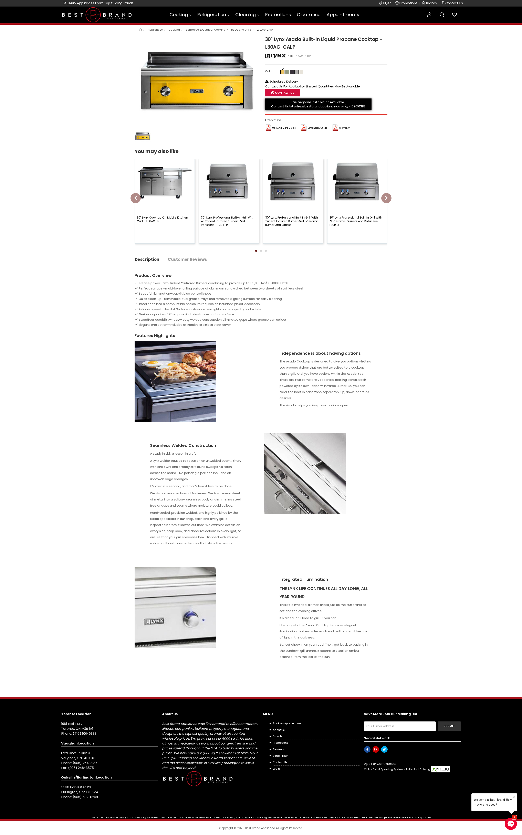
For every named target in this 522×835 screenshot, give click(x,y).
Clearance (309, 14)
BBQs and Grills (241, 30)
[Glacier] (301, 72)
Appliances (155, 30)
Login (276, 769)
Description (147, 259)
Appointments (343, 14)
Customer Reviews (187, 259)
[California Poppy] (282, 72)
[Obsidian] (292, 72)
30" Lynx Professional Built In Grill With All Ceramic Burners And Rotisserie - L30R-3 (356, 221)
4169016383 (357, 106)
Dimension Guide (317, 127)
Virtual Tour (280, 756)
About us (279, 730)
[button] (256, 251)
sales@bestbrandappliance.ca (316, 106)
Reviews (278, 749)
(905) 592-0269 (85, 797)
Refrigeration (211, 14)
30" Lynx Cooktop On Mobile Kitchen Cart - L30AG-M (162, 219)
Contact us (280, 762)
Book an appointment (287, 723)
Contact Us (280, 106)
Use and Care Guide (284, 127)
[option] (197, 81)
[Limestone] (296, 72)
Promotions (278, 14)
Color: (269, 71)
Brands (277, 736)
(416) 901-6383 (84, 733)
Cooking (178, 14)
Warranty (344, 127)
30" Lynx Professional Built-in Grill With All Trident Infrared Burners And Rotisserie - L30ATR (227, 221)
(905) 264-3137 (85, 763)
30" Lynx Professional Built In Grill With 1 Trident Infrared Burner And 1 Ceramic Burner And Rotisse (292, 221)
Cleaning (245, 14)
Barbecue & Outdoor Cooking (205, 30)
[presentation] (135, 198)
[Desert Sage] (287, 72)
